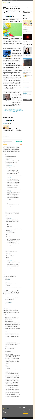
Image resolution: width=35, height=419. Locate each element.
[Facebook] (6, 16)
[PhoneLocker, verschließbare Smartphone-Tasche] (7, 53)
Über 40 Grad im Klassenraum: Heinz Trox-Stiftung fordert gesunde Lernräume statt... (27, 67)
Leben (16, 128)
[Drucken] (13, 16)
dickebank (11, 260)
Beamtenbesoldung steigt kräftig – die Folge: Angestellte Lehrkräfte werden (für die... (27, 18)
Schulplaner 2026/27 (18, 407)
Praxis (4, 6)
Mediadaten (12, 0)
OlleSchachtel (10, 218)
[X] (30, 0)
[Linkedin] (29, 0)
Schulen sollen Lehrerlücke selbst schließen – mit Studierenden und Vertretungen (27, 45)
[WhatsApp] (9, 16)
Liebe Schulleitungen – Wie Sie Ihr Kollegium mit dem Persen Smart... (29, 76)
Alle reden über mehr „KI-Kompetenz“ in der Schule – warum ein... (27, 32)
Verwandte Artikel (5, 123)
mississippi (9, 279)
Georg (9, 254)
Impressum (16, 0)
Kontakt (13, 0)
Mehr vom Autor (9, 123)
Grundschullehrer (10, 165)
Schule (9, 117)
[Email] (11, 16)
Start (3, 6)
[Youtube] (31, 0)
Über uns (10, 0)
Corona (6, 117)
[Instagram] (4, 414)
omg (8, 159)
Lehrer (8, 117)
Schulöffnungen (12, 117)
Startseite (8, 0)
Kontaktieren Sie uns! (26, 100)
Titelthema (5, 7)
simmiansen (11, 238)
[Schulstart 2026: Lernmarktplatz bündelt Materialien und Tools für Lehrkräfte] (24, 73)
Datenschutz (4, 418)
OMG (8, 366)
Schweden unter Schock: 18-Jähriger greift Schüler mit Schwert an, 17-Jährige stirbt (12, 130)
